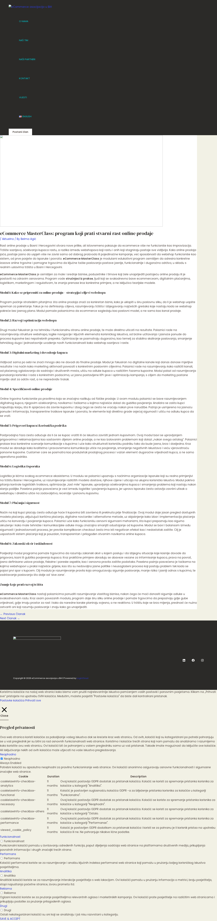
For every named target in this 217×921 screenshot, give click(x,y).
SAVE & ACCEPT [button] (10, 919)
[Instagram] (202, 661)
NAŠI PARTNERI (27, 59)
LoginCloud (82, 678)
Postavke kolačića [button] (12, 700)
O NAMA (23, 21)
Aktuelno (8, 239)
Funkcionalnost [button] (10, 837)
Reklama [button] (6, 889)
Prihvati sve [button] (33, 700)
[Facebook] (193, 661)
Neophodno (12, 759)
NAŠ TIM (23, 40)
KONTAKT (24, 78)
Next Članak (10, 618)
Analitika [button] (6, 871)
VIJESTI (23, 97)
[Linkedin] (184, 661)
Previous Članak (12, 614)
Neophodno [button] (8, 754)
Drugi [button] (3, 906)
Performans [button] (8, 854)
